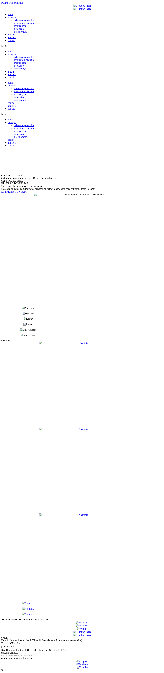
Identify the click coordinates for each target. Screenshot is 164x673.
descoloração (20, 31)
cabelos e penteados (24, 20)
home (10, 14)
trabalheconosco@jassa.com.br (17, 655)
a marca (12, 37)
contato (11, 40)
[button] (82, 45)
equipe (11, 34)
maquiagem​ (20, 26)
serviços (12, 17)
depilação (19, 28)
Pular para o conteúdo (12, 2)
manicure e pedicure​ (24, 23)
